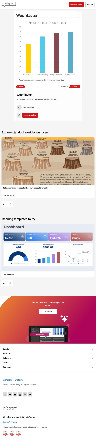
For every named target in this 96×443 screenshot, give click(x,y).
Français (33, 385)
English (5, 385)
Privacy (14, 422)
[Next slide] (10, 204)
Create (6, 349)
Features (7, 353)
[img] (28, 58)
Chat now (19, 380)
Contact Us (7, 380)
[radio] (33, 23)
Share (21, 87)
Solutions (7, 358)
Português (19, 385)
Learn (5, 362)
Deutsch (12, 385)
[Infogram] (9, 4)
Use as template (76, 4)
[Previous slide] (4, 204)
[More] (78, 14)
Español (26, 385)
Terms (6, 422)
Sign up (90, 5)
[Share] (19, 115)
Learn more (48, 311)
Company (7, 367)
